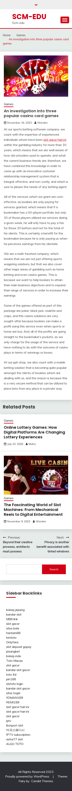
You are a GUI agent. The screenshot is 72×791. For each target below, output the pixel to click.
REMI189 (12, 702)
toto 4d (11, 674)
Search (54, 569)
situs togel (13, 693)
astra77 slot (14, 739)
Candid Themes (42, 781)
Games (8, 104)
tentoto (11, 637)
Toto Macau (14, 661)
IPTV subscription (18, 734)
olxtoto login (14, 684)
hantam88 (13, 633)
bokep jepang (15, 610)
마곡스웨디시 (15, 730)
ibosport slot (14, 725)
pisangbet (13, 651)
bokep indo (13, 656)
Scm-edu (29, 17)
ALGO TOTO (14, 744)
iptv (8, 721)
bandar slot (14, 614)
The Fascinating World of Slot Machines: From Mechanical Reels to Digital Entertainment (33, 509)
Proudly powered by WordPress (27, 776)
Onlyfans (12, 642)
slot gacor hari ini (54, 140)
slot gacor (13, 624)
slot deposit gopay (18, 647)
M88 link (12, 619)
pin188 (11, 679)
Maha (32, 444)
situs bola (12, 628)
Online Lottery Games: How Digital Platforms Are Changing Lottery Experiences (34, 432)
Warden (42, 122)
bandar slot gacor (18, 670)
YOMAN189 (14, 698)
